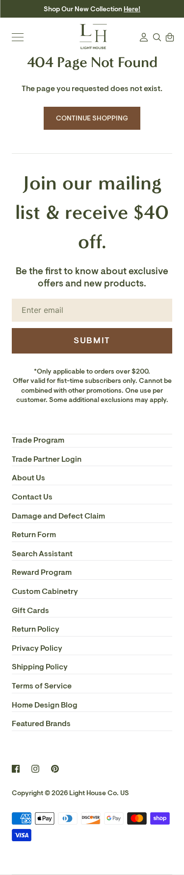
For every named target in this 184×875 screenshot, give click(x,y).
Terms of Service (42, 686)
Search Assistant (42, 553)
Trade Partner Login (46, 459)
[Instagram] (35, 769)
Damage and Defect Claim (58, 516)
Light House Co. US (99, 793)
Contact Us (32, 497)
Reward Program (42, 572)
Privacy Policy (37, 648)
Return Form (34, 534)
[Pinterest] (55, 769)
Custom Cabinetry (45, 591)
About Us (28, 478)
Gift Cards (30, 610)
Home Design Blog (45, 705)
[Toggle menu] (17, 37)
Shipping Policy (40, 667)
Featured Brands (41, 723)
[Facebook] (16, 769)
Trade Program (38, 440)
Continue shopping (92, 118)
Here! (132, 9)
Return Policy (35, 629)
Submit (92, 340)
